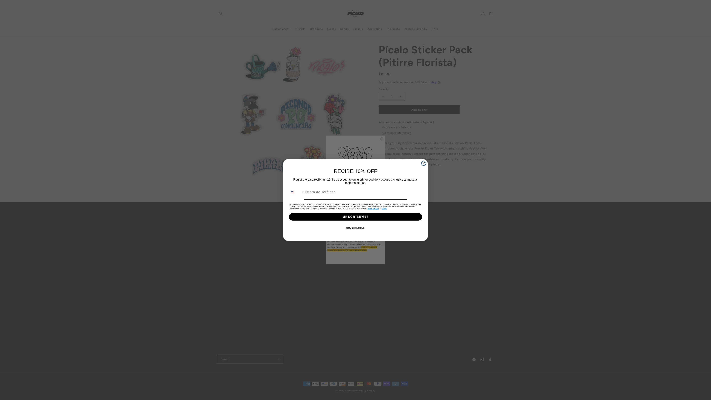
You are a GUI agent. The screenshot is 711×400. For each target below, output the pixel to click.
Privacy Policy (373, 208)
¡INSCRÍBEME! (355, 216)
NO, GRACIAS (355, 228)
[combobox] (295, 192)
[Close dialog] (423, 163)
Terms (384, 208)
